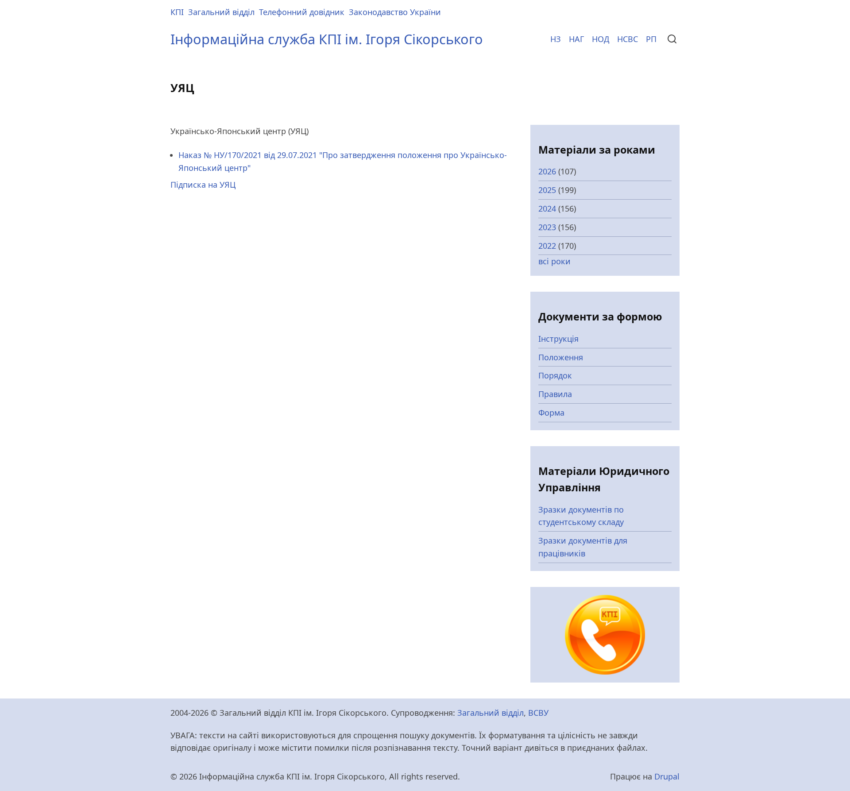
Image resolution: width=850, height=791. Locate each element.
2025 (547, 190)
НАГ (576, 39)
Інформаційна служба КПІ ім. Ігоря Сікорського (326, 39)
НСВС (627, 39)
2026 (547, 171)
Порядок (555, 375)
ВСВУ (538, 712)
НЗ (555, 39)
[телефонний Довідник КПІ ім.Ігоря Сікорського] (605, 634)
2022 (547, 245)
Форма (551, 412)
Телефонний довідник (301, 12)
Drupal (667, 776)
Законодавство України (395, 12)
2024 (547, 208)
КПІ (177, 12)
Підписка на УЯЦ (203, 184)
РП (651, 39)
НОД (600, 39)
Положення (560, 357)
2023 (547, 227)
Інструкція (558, 338)
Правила (555, 394)
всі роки (554, 261)
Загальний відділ (221, 12)
